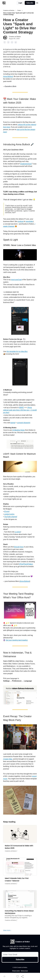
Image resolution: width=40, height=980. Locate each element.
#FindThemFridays (26, 564)
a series (18, 532)
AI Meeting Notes (18, 430)
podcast (21, 221)
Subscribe (29, 3)
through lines (18, 547)
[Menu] (37, 2)
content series (9, 514)
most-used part (16, 279)
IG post (6, 511)
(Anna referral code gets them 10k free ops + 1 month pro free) (20, 410)
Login (20, 3)
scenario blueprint (23, 423)
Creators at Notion (8, 10)
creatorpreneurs (26, 164)
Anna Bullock (8, 76)
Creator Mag (7, 759)
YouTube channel (10, 517)
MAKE (21, 407)
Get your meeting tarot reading (17, 640)
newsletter (29, 221)
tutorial (12, 423)
